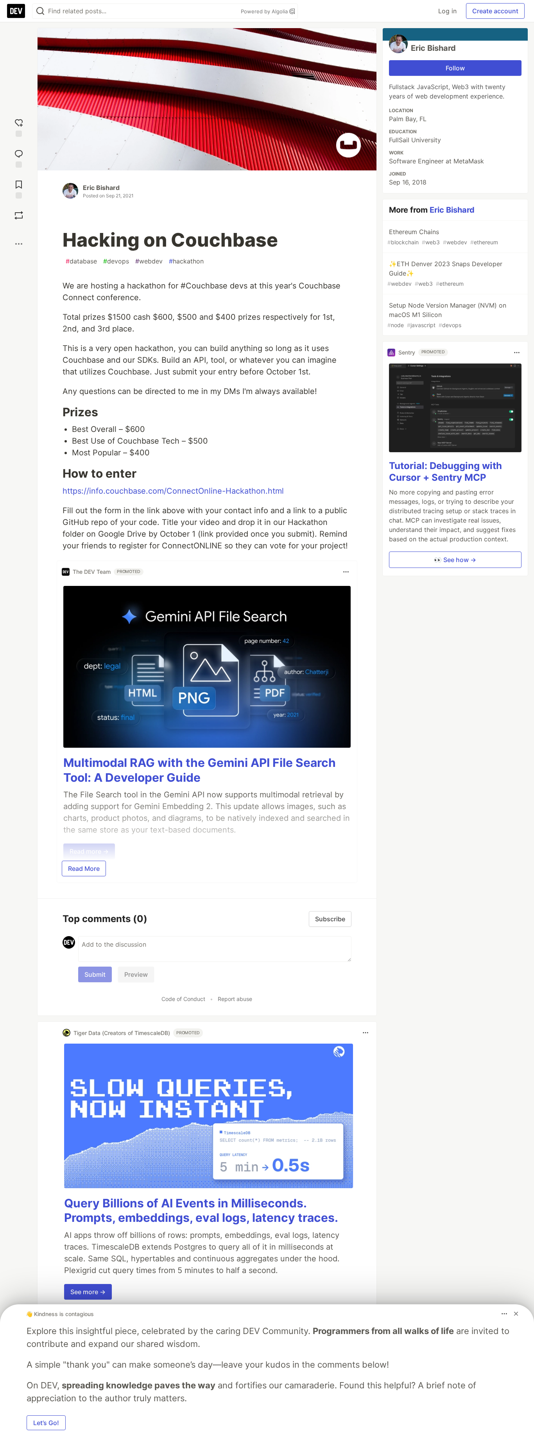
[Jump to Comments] (18, 157)
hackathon (186, 261)
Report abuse (235, 999)
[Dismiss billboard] (516, 1313)
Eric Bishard (101, 188)
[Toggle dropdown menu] (346, 572)
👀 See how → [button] (455, 560)
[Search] (40, 11)
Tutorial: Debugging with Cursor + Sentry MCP (445, 471)
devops (116, 261)
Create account (495, 11)
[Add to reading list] (18, 188)
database (81, 261)
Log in (447, 11)
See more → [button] (88, 1292)
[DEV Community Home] (16, 11)
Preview (136, 974)
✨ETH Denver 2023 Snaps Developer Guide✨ (444, 273)
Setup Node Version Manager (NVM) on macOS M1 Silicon (446, 314)
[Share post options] (19, 244)
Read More (84, 868)
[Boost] (18, 215)
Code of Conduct (183, 999)
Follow (455, 68)
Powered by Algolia (265, 11)
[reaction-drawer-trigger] (19, 127)
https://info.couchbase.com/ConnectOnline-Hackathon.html (173, 491)
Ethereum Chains (442, 236)
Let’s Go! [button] (46, 1423)
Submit (95, 974)
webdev (149, 261)
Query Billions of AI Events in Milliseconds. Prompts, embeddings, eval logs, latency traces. (201, 1210)
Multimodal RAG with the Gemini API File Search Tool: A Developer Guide (199, 770)
